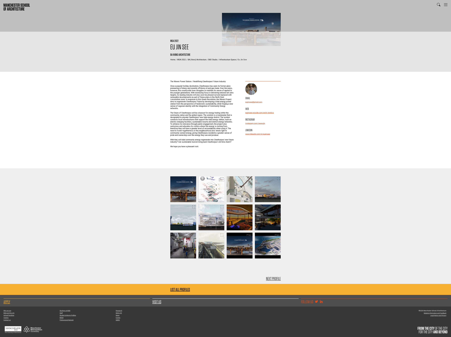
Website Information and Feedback (435, 313)
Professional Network (67, 320)
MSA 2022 (181, 60)
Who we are (7, 311)
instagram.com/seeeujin (255, 123)
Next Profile (273, 278)
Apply (7, 301)
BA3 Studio (212, 60)
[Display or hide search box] (438, 4)
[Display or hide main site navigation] (445, 4)
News (117, 315)
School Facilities (9, 315)
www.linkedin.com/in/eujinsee (257, 134)
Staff (61, 313)
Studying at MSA (65, 311)
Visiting (6, 318)
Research (119, 311)
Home (172, 60)
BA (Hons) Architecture (197, 60)
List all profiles (180, 289)
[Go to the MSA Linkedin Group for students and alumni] (321, 302)
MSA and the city (9, 313)
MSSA (61, 318)
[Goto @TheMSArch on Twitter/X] (316, 302)
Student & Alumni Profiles (68, 315)
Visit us (156, 301)
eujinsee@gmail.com (253, 102)
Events (118, 318)
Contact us (7, 320)
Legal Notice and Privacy (438, 315)
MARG (118, 320)
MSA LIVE (119, 313)
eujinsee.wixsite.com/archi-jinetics (259, 113)
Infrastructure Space (227, 60)
